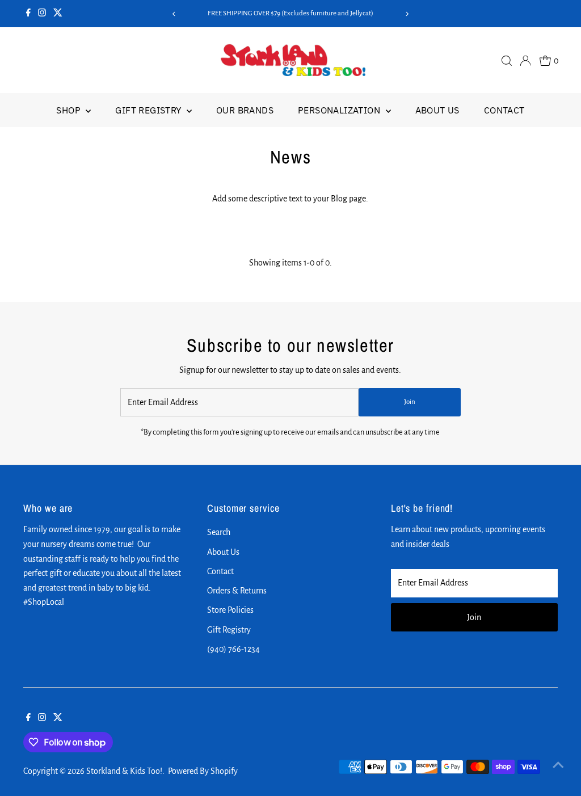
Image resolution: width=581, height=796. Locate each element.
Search (218, 532)
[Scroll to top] (558, 764)
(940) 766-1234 (233, 649)
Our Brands (244, 110)
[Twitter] (57, 13)
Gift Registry (149, 110)
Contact (504, 110)
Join (409, 402)
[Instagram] (42, 13)
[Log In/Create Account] (525, 61)
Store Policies (230, 609)
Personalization (340, 110)
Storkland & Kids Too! (124, 771)
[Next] (407, 14)
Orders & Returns (237, 590)
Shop (69, 110)
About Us (437, 110)
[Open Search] (507, 61)
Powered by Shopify (203, 771)
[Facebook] (28, 13)
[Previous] (174, 14)
